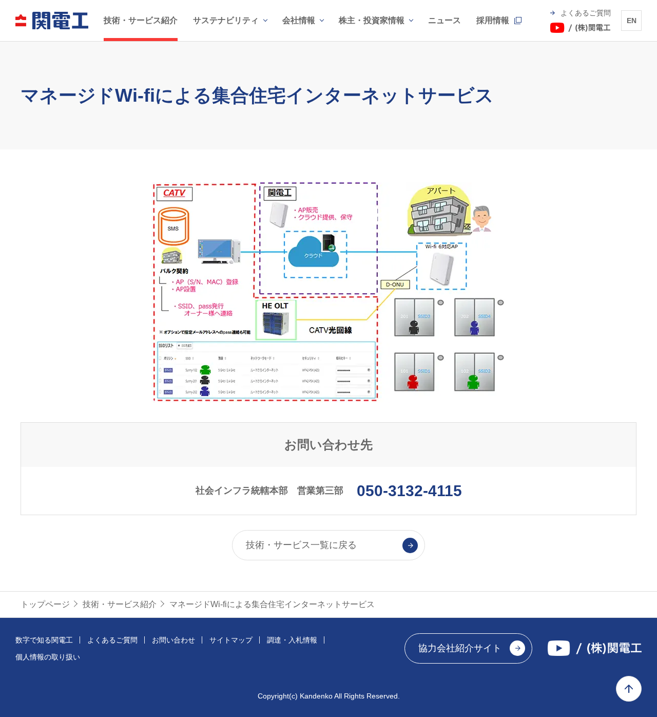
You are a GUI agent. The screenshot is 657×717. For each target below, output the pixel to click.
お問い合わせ (173, 640)
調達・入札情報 (292, 640)
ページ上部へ (629, 689)
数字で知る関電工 (44, 640)
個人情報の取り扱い (47, 657)
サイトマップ (231, 640)
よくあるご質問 (112, 640)
